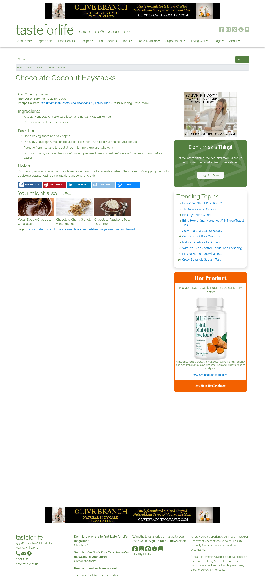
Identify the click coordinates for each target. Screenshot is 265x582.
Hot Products (108, 41)
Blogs (217, 41)
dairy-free (79, 229)
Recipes (86, 41)
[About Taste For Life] (241, 29)
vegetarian (107, 229)
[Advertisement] (210, 449)
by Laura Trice (75, 103)
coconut (49, 229)
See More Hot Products (210, 386)
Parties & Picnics (58, 67)
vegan (119, 229)
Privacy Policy (141, 554)
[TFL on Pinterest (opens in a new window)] (234, 29)
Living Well (198, 41)
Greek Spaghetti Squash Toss (201, 259)
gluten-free (64, 229)
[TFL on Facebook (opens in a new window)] (221, 29)
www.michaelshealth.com (210, 375)
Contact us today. (85, 561)
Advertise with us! (27, 564)
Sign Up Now (210, 175)
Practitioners (66, 41)
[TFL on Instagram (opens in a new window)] (228, 29)
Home (20, 67)
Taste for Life (88, 575)
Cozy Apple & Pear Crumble (201, 236)
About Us (22, 559)
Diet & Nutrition (148, 41)
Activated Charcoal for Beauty (202, 230)
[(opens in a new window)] (210, 328)
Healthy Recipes (36, 67)
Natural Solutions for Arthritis (201, 242)
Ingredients (45, 41)
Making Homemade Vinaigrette (202, 253)
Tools (126, 41)
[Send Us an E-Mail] (23, 553)
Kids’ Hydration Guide (196, 215)
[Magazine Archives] (247, 29)
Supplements (174, 41)
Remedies (112, 575)
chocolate (36, 229)
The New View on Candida (199, 209)
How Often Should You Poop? (202, 203)
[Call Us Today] (18, 553)
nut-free (93, 229)
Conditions (23, 41)
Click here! (81, 545)
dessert (130, 229)
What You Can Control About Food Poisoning (212, 248)
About (233, 41)
